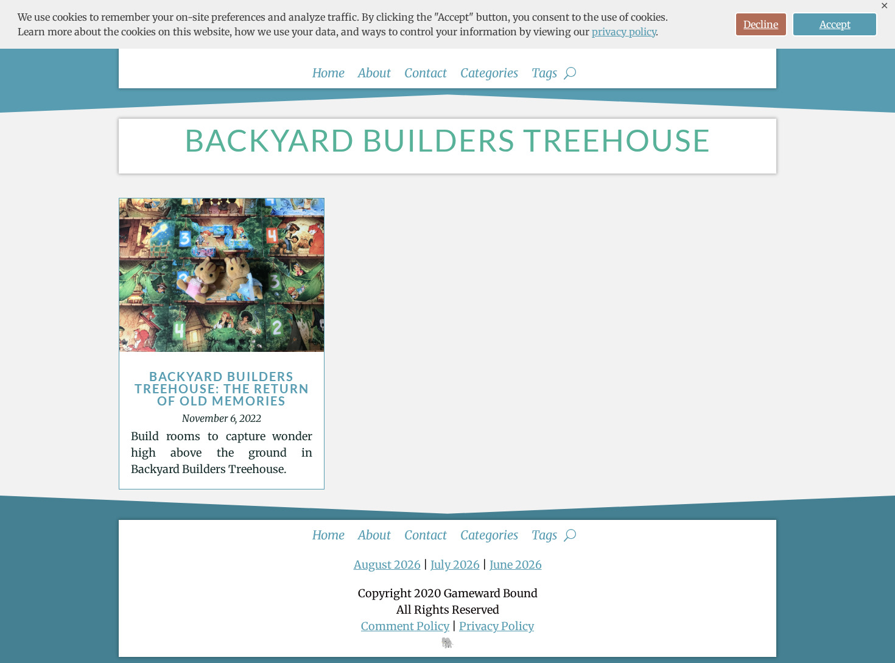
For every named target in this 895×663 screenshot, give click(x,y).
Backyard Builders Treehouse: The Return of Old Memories (222, 388)
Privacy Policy (496, 626)
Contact (425, 74)
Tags (544, 74)
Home (328, 74)
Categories (489, 74)
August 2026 (387, 565)
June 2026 (516, 565)
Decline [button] (760, 24)
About (374, 74)
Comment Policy (405, 626)
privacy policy (624, 32)
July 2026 (455, 565)
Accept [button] (835, 24)
